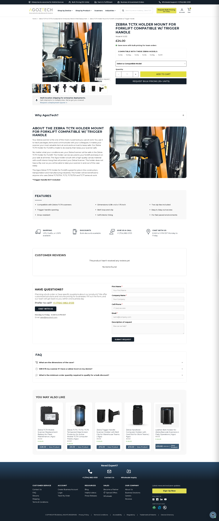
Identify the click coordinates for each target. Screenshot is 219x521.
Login (60, 493)
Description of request (122, 322)
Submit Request (123, 339)
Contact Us (37, 489)
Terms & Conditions (40, 502)
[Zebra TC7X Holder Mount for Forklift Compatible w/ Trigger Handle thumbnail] (102, 88)
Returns (36, 496)
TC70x (128, 55)
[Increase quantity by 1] (136, 74)
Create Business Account (68, 489)
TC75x (152, 55)
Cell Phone (117, 304)
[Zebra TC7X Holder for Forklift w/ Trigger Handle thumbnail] (36, 88)
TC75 (144, 55)
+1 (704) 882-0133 (63, 302)
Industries (109, 11)
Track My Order (64, 496)
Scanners (98, 11)
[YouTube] (165, 499)
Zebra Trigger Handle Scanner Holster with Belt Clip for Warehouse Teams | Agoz (108, 433)
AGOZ (40, 439)
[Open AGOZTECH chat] (213, 515)
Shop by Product (83, 11)
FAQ (34, 493)
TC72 (136, 55)
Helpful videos (90, 493)
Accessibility (117, 515)
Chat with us (45, 309)
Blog (87, 489)
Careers (128, 496)
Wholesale (107, 496)
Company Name (119, 295)
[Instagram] (153, 499)
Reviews (128, 499)
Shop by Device (64, 11)
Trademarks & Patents (148, 515)
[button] (109, 115)
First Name (117, 286)
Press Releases (91, 496)
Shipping (36, 499)
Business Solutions (132, 493)
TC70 (120, 55)
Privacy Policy (84, 515)
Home (34, 19)
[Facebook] (157, 499)
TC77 (160, 55)
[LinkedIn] (161, 499)
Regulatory (131, 515)
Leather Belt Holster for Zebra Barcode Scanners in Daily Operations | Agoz (167, 432)
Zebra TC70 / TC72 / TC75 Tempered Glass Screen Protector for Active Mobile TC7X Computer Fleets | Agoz (78, 434)
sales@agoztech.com (48, 317)
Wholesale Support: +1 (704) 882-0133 (176, 2)
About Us (129, 489)
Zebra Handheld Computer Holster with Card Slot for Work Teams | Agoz (137, 433)
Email (114, 313)
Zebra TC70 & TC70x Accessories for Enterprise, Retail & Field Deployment (63, 19)
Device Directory (167, 515)
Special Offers (111, 493)
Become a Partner (110, 489)
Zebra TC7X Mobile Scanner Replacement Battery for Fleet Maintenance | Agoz (47, 433)
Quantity (119, 69)
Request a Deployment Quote (53, 102)
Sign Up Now (169, 491)
